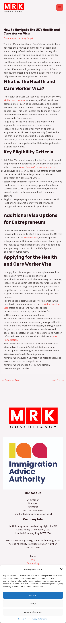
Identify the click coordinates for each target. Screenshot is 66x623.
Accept (33, 595)
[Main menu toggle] (59, 7)
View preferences (33, 612)
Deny (33, 603)
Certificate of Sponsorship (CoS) (37, 167)
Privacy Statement (39, 619)
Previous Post (11, 380)
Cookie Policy (23, 619)
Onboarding (33, 563)
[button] (61, 569)
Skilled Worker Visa (14, 100)
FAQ (33, 559)
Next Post (57, 380)
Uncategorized (13, 38)
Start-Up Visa (31, 237)
